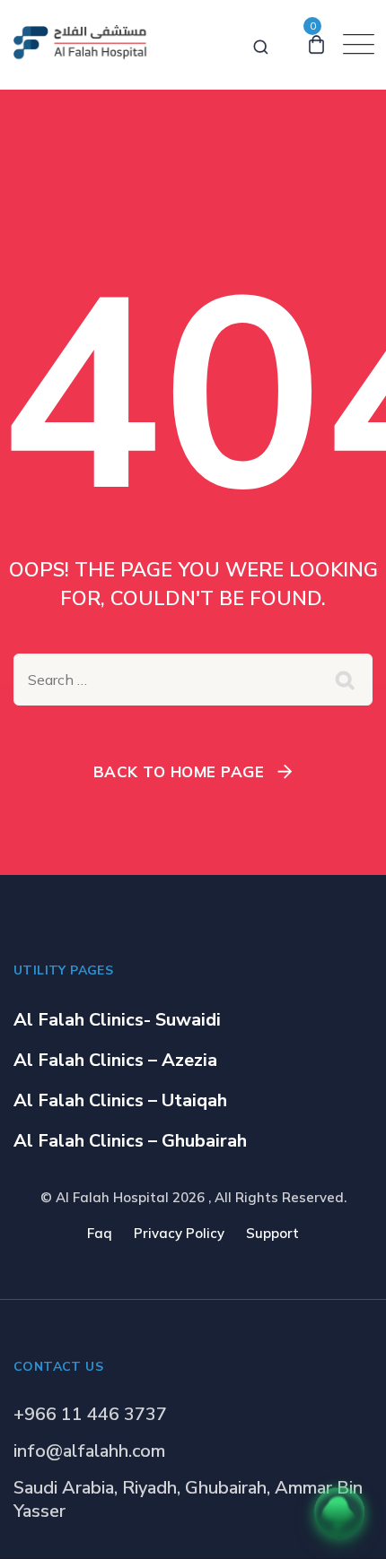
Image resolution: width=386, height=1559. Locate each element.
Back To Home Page (179, 771)
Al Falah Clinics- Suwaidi (117, 1020)
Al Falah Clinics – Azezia (115, 1060)
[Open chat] (339, 1512)
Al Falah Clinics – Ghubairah (130, 1141)
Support (272, 1233)
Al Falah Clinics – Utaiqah (120, 1100)
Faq (99, 1233)
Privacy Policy (179, 1233)
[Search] (260, 43)
